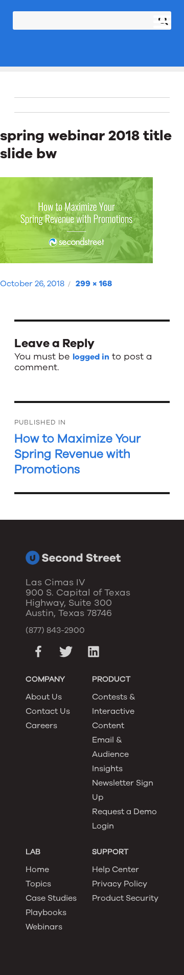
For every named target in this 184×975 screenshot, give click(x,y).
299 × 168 (94, 283)
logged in (91, 357)
